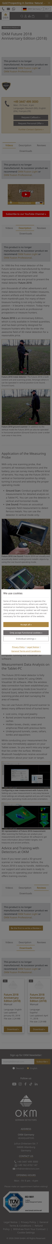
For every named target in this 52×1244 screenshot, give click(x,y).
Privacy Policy (18, 647)
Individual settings (25, 638)
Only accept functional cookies (25, 632)
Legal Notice (33, 647)
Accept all (25, 624)
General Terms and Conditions (26, 651)
